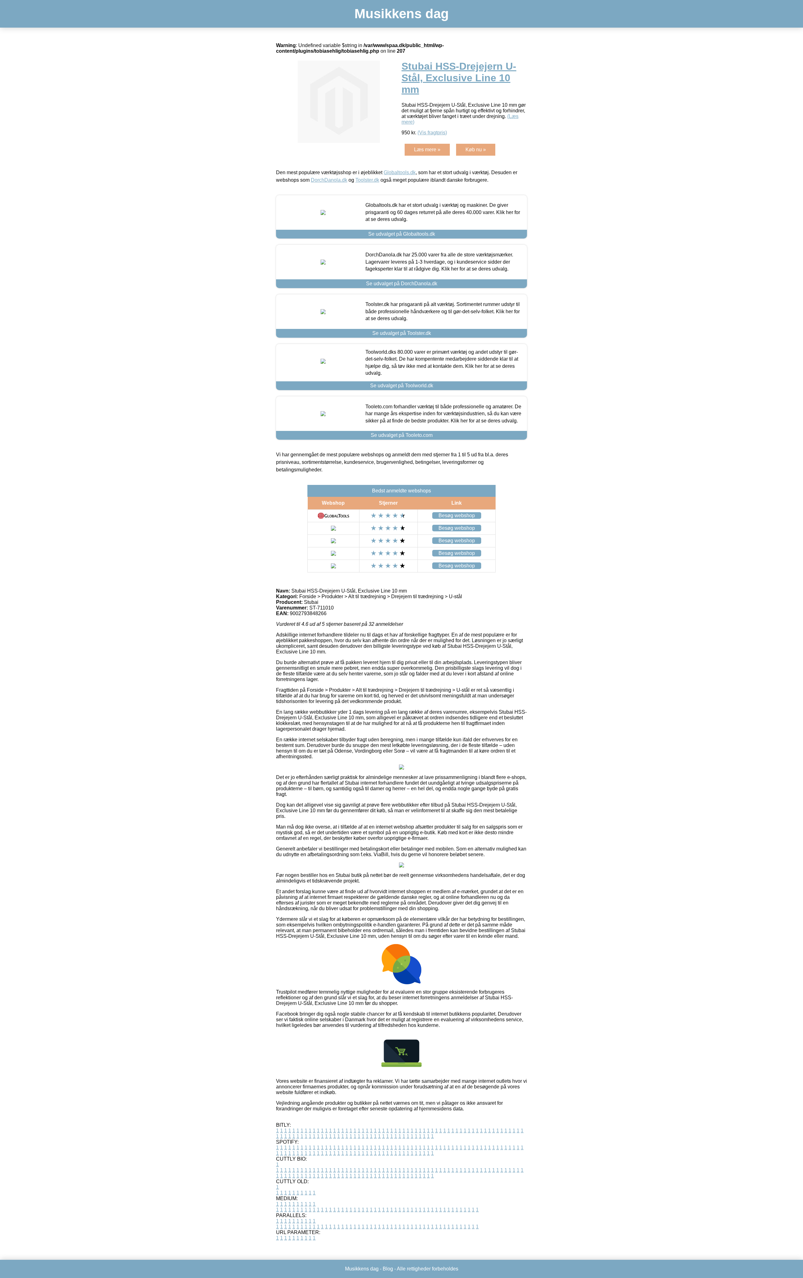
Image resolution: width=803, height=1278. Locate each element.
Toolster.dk (367, 180)
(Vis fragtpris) (432, 132)
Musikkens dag (401, 13)
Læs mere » (427, 149)
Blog (388, 1268)
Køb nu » (475, 149)
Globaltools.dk (400, 172)
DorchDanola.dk (329, 180)
